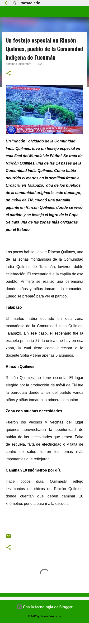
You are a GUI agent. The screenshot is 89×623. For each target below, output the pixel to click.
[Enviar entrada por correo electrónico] (8, 538)
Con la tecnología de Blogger (47, 607)
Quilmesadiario (26, 3)
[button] (8, 73)
